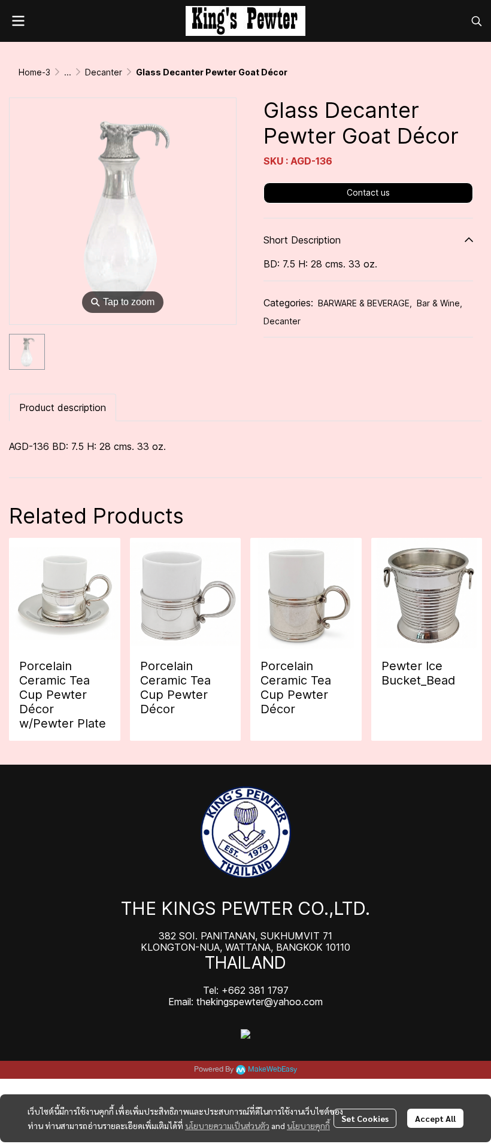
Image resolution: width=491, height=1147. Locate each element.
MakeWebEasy (272, 1069)
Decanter (103, 72)
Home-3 (34, 72)
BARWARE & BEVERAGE (365, 303)
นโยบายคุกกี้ (308, 1125)
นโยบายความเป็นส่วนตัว (227, 1125)
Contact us (368, 192)
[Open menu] (18, 21)
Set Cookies (365, 1118)
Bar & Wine (439, 303)
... (67, 72)
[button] (476, 21)
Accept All (435, 1118)
